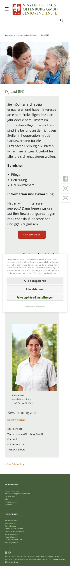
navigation (7, 8)
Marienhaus (10, 523)
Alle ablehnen (35, 289)
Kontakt (65, 198)
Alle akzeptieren (35, 280)
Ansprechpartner (12, 491)
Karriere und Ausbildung (26, 35)
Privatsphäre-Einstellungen (41, 556)
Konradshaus (10, 526)
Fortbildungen (11, 502)
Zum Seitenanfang (15, 464)
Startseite (9, 35)
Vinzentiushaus (11, 520)
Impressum (9, 556)
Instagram (65, 188)
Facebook (65, 178)
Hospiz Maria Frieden (14, 528)
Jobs (6, 499)
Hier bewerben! (32, 234)
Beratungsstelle (11, 542)
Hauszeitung (10, 496)
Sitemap (58, 556)
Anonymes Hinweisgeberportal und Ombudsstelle (26, 559)
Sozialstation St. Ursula (15, 540)
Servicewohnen (11, 534)
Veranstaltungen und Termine (17, 493)
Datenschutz (22, 556)
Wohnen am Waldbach (14, 531)
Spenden (8, 504)
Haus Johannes (11, 537)
